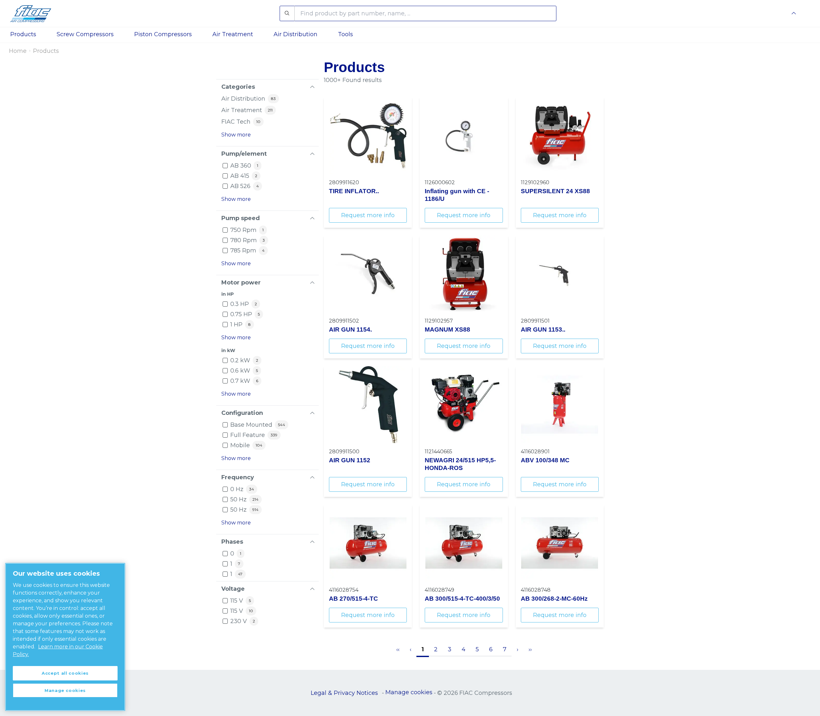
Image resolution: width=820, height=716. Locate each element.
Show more (236, 135)
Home (18, 50)
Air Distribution (295, 34)
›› (530, 649)
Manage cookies (408, 692)
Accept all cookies (65, 673)
